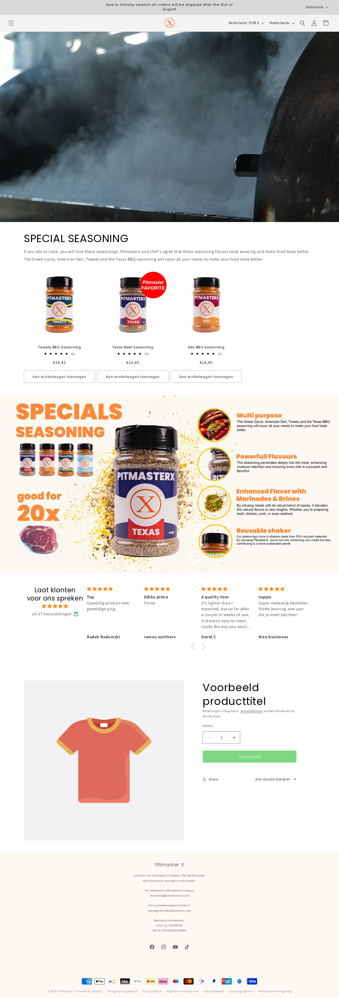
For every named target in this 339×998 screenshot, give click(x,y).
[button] (11, 23)
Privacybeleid (151, 991)
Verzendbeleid (214, 991)
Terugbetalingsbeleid (122, 991)
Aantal (207, 725)
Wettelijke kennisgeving (275, 991)
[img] (55, 606)
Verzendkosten (251, 711)
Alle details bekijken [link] (272, 779)
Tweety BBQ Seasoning (59, 347)
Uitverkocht (250, 756)
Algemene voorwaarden (183, 991)
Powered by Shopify (88, 991)
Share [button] (213, 779)
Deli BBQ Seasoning (206, 347)
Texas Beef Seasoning (133, 347)
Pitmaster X (66, 991)
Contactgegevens (241, 991)
